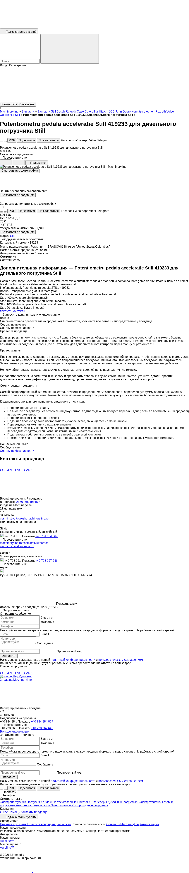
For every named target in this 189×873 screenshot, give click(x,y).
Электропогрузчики (13, 802)
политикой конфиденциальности (73, 659)
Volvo (170, 111)
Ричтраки (84, 802)
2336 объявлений (28, 501)
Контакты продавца (34, 812)
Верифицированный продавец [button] (21, 498)
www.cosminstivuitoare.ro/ (17, 546)
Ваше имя (47, 617)
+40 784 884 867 (46, 536)
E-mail (44, 634)
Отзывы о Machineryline (122, 824)
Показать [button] (28, 536)
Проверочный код (69, 651)
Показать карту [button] (66, 603)
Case (80, 111)
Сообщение (45, 643)
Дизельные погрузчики (123, 802)
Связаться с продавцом (17, 195)
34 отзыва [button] (7, 515)
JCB (112, 111)
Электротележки (150, 802)
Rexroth (160, 111)
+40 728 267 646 (46, 560)
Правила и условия (13, 824)
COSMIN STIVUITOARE (16, 470)
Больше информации (14, 731)
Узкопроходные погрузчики (90, 805)
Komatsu (137, 111)
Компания (47, 622)
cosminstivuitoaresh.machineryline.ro (24, 518)
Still (12, 235)
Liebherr (149, 111)
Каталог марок (149, 824)
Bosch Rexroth (66, 111)
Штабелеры (99, 802)
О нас (4, 812)
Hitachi (103, 111)
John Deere (123, 111)
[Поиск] (69, 49)
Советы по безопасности (17, 450)
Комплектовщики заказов (33, 805)
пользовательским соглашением (120, 659)
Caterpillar (91, 111)
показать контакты (12, 311)
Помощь (14, 812)
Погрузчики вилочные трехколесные (52, 802)
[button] (94, 84)
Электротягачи (61, 805)
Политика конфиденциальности (49, 824)
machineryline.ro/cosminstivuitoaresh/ (24, 542)
